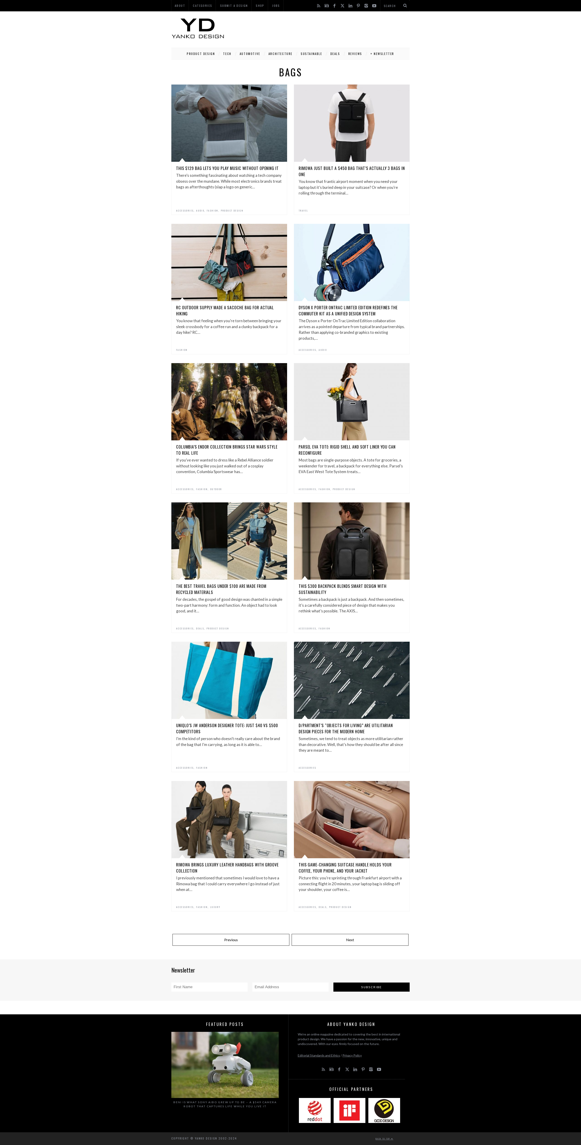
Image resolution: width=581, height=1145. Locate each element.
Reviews (355, 53)
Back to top (383, 1138)
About (180, 5)
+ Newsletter (382, 53)
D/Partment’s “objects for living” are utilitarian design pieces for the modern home (346, 728)
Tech (227, 53)
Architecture (280, 53)
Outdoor (216, 489)
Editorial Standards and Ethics (319, 1055)
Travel (303, 210)
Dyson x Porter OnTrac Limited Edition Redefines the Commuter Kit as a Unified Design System (348, 310)
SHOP (260, 5)
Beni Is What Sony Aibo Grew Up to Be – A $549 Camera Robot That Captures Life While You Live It (225, 1104)
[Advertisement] (327, 28)
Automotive (250, 53)
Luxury (215, 907)
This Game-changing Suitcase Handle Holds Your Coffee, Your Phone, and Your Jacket (345, 868)
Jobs (276, 5)
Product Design (201, 53)
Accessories (185, 210)
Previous (231, 940)
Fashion (212, 210)
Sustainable (311, 53)
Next (350, 940)
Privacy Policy (352, 1055)
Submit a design (234, 5)
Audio (200, 210)
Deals (335, 53)
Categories (202, 5)
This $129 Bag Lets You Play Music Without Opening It (227, 168)
